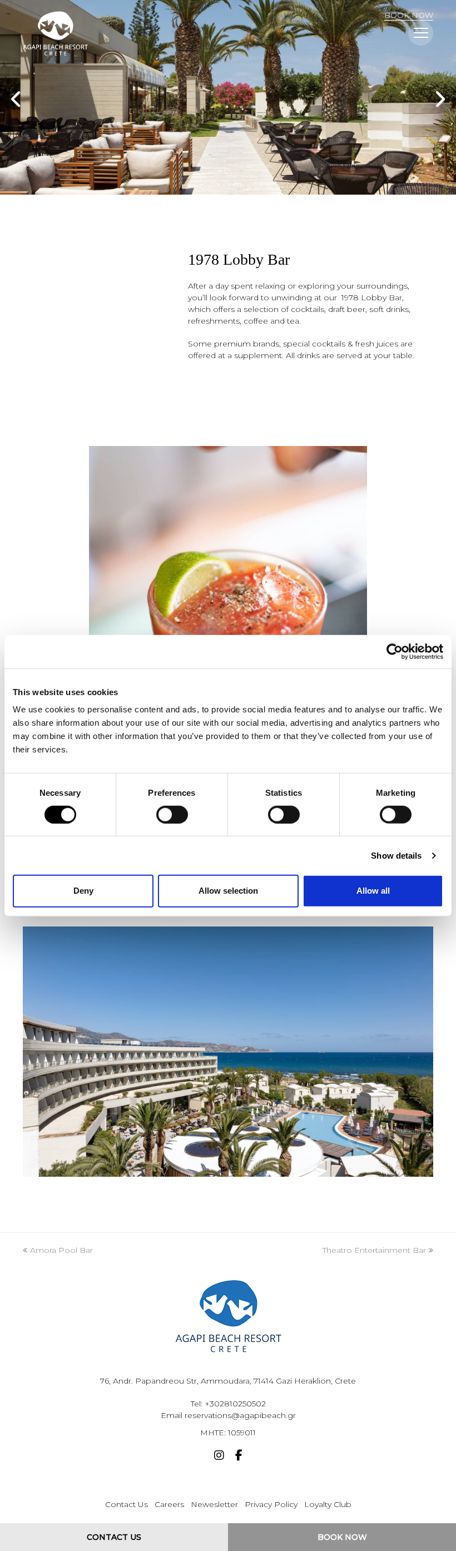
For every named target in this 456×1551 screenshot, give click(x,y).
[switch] (172, 815)
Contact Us (126, 1504)
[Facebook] (238, 1456)
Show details (396, 855)
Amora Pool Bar (61, 1250)
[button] (421, 33)
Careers (169, 1504)
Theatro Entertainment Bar (374, 1250)
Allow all (373, 890)
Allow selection (228, 890)
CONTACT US (114, 1537)
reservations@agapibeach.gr (240, 1415)
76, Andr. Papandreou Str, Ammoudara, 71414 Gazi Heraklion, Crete (228, 1381)
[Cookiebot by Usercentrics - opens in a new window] (394, 651)
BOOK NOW (408, 15)
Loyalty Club (327, 1504)
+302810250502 (235, 1404)
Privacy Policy (271, 1504)
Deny (83, 890)
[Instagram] (219, 1456)
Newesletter (214, 1504)
